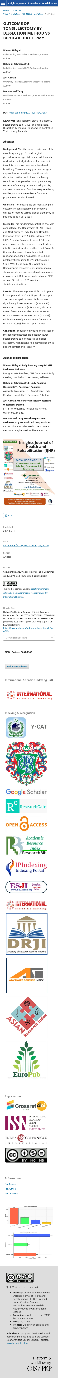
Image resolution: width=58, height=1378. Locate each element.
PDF (10, 515)
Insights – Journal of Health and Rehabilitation (32, 3)
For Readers (10, 1183)
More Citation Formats (16, 637)
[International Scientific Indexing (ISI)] (29, 699)
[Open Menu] (3, 3)
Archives (17, 10)
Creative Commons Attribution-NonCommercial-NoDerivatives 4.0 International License (26, 592)
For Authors (10, 1188)
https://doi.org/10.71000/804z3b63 (28, 112)
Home (6, 10)
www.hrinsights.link (17, 1343)
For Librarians (11, 1193)
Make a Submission (17, 666)
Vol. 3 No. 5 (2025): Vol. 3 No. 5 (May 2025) (23, 13)
